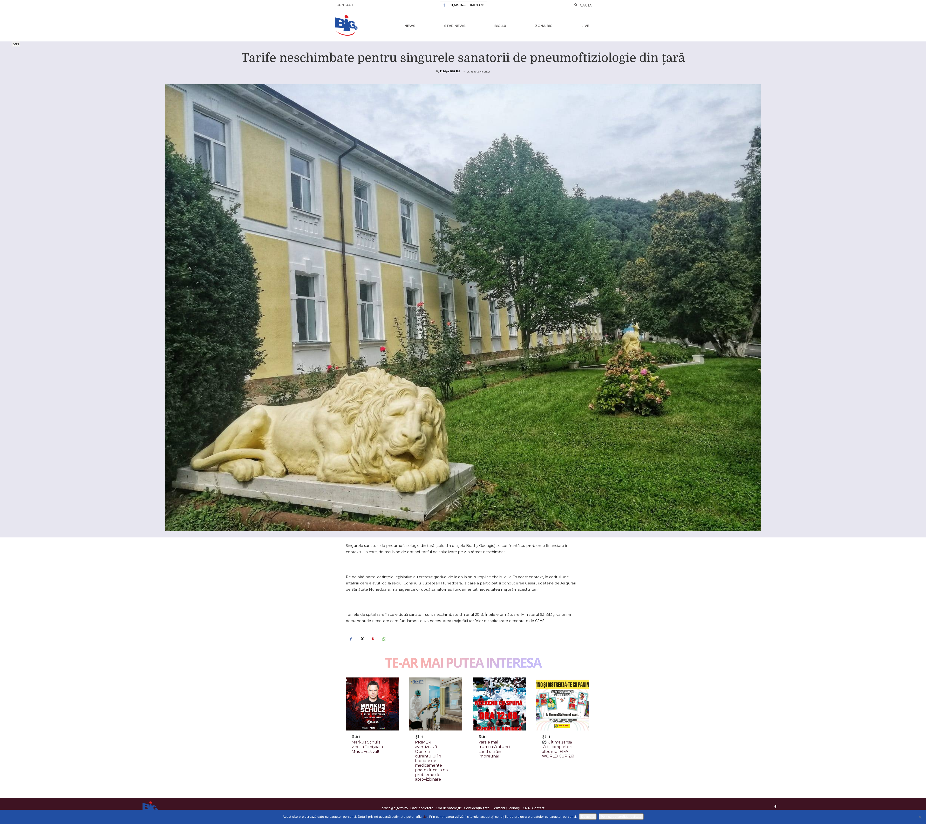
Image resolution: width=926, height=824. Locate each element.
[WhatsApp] (384, 639)
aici (424, 816)
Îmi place (477, 5)
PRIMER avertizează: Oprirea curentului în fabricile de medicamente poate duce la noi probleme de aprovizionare (432, 761)
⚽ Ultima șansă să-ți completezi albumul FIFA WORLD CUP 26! (558, 749)
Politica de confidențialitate (621, 816)
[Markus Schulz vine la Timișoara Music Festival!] (372, 703)
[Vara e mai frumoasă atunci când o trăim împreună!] (499, 703)
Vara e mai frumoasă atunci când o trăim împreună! (494, 749)
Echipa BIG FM (450, 71)
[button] (582, 5)
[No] (920, 817)
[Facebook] (350, 639)
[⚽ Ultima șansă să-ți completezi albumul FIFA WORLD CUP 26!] (562, 703)
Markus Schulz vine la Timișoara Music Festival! (367, 747)
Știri (16, 44)
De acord (588, 816)
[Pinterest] (373, 639)
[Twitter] (362, 639)
